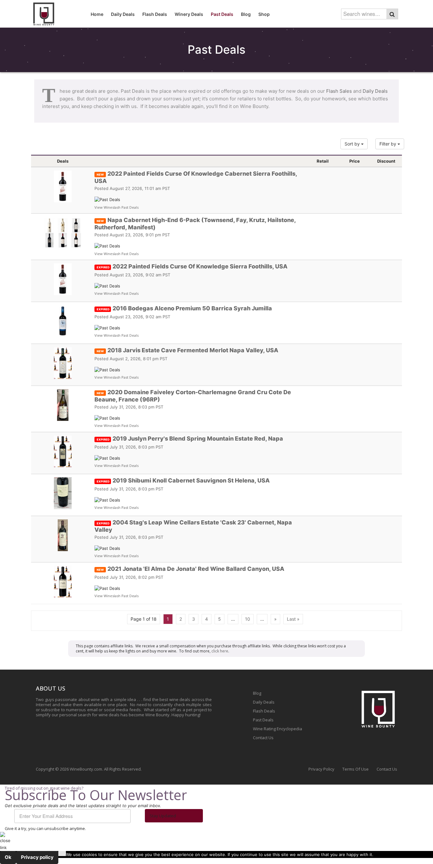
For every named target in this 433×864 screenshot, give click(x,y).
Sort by (353, 143)
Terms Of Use (355, 769)
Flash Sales (339, 91)
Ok (8, 857)
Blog (257, 693)
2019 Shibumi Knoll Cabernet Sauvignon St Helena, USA (183, 480)
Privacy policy (37, 857)
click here (219, 651)
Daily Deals (375, 91)
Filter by (388, 143)
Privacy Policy (321, 769)
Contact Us (263, 737)
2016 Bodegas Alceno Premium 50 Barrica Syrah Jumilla (184, 308)
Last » (293, 619)
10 (247, 619)
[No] (62, 853)
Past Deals (263, 720)
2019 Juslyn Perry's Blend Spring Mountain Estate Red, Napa (190, 438)
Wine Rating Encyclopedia (277, 729)
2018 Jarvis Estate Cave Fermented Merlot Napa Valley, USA (187, 350)
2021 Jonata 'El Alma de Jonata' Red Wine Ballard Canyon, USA (190, 568)
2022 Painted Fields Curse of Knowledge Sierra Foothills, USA (192, 266)
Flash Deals (264, 711)
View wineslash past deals (116, 207)
